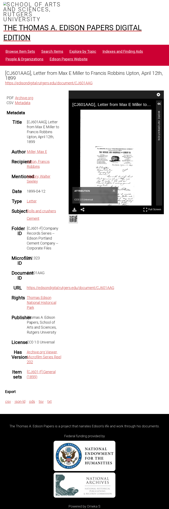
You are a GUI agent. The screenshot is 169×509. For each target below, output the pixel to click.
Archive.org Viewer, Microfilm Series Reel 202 (44, 357)
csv (8, 401)
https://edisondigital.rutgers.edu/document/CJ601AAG (49, 83)
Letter (32, 201)
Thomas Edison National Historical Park (41, 302)
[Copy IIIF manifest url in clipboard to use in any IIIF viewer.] (73, 218)
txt (49, 401)
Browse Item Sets (20, 51)
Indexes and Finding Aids (122, 51)
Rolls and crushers (41, 211)
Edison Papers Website (69, 59)
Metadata (22, 103)
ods (32, 401)
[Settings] (158, 95)
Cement (33, 218)
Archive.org (24, 98)
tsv (41, 401)
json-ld (20, 401)
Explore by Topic (82, 51)
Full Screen (155, 209)
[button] (160, 105)
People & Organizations (24, 59)
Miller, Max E (37, 151)
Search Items (52, 51)
